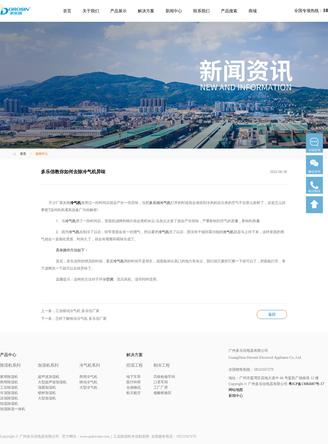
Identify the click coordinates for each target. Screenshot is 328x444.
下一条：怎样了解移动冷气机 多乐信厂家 (74, 319)
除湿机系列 (10, 365)
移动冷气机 (88, 382)
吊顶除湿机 (9, 393)
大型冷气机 (88, 387)
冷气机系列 (89, 365)
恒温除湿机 (9, 404)
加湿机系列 (48, 365)
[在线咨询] (314, 154)
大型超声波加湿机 (52, 382)
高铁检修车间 (164, 377)
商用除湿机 (9, 382)
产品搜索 (229, 11)
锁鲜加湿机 (47, 393)
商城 (253, 11)
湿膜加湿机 (47, 387)
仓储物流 (133, 387)
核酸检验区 (162, 393)
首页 (67, 11)
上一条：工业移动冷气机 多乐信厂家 (70, 311)
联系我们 (201, 11)
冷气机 (75, 202)
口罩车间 (160, 382)
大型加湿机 (47, 398)
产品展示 (118, 11)
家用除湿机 (9, 377)
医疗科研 (133, 382)
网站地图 (236, 390)
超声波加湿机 (48, 377)
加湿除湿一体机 (12, 409)
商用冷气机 (88, 377)
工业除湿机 (9, 387)
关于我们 (91, 11)
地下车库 (133, 377)
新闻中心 (174, 11)
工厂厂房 (160, 387)
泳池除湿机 (9, 398)
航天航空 (133, 393)
